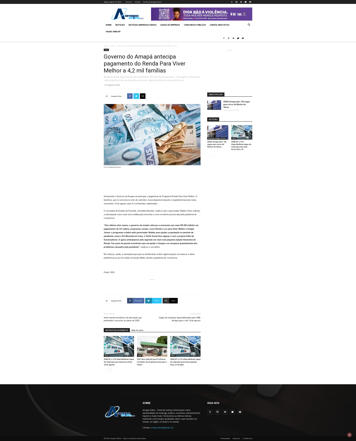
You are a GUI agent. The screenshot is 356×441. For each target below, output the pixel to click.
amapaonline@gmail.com (162, 427)
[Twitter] (245, 2)
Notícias (120, 25)
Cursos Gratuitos (219, 25)
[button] (249, 25)
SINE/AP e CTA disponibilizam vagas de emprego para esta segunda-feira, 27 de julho (185, 362)
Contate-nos (247, 438)
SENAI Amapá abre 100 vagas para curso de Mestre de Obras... (236, 104)
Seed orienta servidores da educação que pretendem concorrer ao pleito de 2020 (123, 319)
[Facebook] (232, 2)
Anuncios (236, 438)
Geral (113, 46)
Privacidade (225, 438)
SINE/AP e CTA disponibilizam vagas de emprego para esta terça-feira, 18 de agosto (119, 362)
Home (109, 25)
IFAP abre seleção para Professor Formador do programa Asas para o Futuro (152, 362)
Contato (137, 2)
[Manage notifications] (349, 435)
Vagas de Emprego (170, 25)
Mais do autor (138, 330)
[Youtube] (250, 2)
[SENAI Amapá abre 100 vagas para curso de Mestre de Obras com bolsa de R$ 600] (214, 105)
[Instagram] (236, 2)
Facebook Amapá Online (152, 2)
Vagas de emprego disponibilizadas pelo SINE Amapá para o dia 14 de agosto (180, 319)
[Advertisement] (152, 176)
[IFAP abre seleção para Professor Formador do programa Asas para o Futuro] (152, 346)
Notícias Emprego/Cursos (142, 25)
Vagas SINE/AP (113, 31)
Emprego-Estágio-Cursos (217, 138)
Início (106, 46)
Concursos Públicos (195, 25)
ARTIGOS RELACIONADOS (116, 330)
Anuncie (129, 2)
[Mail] (241, 2)
